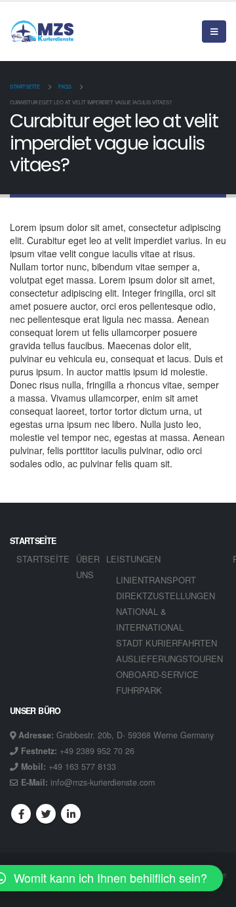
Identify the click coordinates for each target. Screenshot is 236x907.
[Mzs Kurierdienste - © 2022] (42, 31)
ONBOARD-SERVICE (157, 674)
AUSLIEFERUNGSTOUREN (169, 658)
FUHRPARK (139, 690)
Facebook (21, 814)
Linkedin (71, 814)
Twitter (46, 814)
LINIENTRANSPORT (156, 580)
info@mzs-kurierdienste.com (102, 782)
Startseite (42, 559)
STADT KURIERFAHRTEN (166, 643)
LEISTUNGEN (133, 559)
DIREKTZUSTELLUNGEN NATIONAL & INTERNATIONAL (165, 611)
